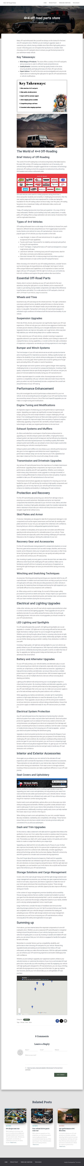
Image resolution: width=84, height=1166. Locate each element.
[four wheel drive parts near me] (42, 1115)
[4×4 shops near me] (15, 1115)
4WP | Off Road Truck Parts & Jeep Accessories (32, 292)
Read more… (13, 1142)
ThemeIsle (78, 1162)
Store (30, 1022)
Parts (26, 1022)
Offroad (22, 1022)
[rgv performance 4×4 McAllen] (68, 1115)
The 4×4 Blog (76, 2)
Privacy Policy (53, 2)
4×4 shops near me (12, 1129)
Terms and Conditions (64, 2)
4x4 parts (26, 1019)
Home (45, 2)
